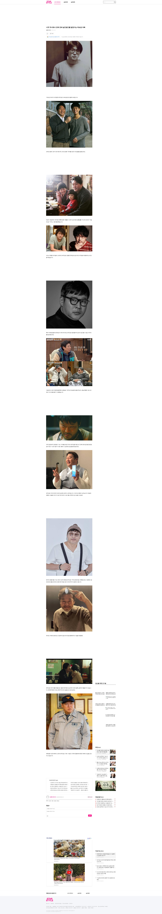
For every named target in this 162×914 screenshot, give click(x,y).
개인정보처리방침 (58, 903)
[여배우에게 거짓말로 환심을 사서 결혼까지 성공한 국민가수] (105, 855)
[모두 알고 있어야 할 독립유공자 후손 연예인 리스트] (105, 861)
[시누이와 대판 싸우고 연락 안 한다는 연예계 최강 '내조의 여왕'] (105, 873)
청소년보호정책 (65, 903)
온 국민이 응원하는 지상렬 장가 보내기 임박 (58, 786)
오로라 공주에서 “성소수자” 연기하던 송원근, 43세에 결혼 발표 (105, 806)
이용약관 (52, 903)
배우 (53, 800)
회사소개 (47, 903)
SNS (47, 800)
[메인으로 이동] (49, 3)
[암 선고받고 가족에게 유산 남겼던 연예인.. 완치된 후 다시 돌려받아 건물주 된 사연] (105, 867)
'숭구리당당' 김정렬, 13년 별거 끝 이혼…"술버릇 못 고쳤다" (79, 784)
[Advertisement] (81, 15)
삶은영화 (73, 2)
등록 (90, 815)
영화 (55, 800)
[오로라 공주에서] (105, 758)
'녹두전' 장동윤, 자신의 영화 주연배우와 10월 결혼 (79, 783)
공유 (52, 33)
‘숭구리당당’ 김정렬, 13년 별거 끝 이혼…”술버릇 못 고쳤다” (105, 805)
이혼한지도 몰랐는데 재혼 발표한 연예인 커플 (59, 784)
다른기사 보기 (90, 796)
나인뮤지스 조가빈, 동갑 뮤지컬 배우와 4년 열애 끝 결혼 (58, 783)
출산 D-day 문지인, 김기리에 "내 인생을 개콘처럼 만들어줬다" (79, 788)
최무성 (58, 800)
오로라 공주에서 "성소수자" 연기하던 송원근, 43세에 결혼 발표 (58, 788)
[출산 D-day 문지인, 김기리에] (105, 764)
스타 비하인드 (57, 2)
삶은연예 (66, 2)
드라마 (50, 800)
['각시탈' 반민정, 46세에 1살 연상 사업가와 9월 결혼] (105, 752)
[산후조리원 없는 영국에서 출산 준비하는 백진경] (105, 770)
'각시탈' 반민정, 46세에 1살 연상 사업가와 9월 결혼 (79, 786)
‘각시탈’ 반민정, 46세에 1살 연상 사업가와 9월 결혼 (105, 801)
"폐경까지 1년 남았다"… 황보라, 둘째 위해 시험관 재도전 (79, 790)
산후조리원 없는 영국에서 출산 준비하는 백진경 (59, 790)
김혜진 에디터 (48, 30)
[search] (115, 2)
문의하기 (71, 903)
